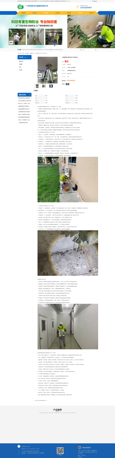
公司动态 (69, 12)
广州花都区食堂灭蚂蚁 (23, 122)
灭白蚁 (20, 70)
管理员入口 (37, 453)
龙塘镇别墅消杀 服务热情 (23, 106)
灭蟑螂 (20, 64)
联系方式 (91, 12)
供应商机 (34, 12)
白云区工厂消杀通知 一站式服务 (24, 119)
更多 (30, 94)
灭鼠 (20, 67)
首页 (23, 53)
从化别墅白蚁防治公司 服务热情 (24, 111)
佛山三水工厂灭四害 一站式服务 (24, 103)
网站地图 (42, 453)
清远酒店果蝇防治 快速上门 (24, 108)
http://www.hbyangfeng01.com (41, 400)
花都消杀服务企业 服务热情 (24, 98)
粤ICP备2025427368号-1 (35, 448)
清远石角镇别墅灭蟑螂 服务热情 (24, 117)
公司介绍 (57, 12)
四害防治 (32, 53)
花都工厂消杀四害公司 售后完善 (24, 114)
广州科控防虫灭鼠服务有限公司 (28, 451)
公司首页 (23, 12)
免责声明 (33, 453)
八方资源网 (28, 453)
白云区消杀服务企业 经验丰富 (24, 100)
